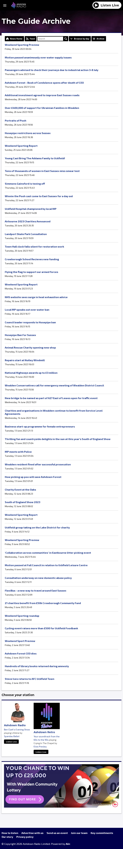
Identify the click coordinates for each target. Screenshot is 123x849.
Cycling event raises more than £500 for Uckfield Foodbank (41, 628)
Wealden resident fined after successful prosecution (38, 464)
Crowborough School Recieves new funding (32, 259)
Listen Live (11, 741)
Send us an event (57, 832)
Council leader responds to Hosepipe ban (30, 322)
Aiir (68, 843)
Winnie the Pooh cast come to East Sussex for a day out (39, 196)
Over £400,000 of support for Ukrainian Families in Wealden (42, 107)
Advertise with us (32, 832)
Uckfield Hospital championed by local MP (30, 208)
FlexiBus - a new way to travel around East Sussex (35, 590)
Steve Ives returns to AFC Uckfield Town (29, 678)
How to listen (10, 832)
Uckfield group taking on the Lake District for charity (37, 527)
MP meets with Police (18, 451)
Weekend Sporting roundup (22, 615)
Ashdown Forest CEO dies (21, 653)
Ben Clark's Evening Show (17, 729)
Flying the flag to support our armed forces (31, 271)
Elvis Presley (40, 746)
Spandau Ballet (12, 736)
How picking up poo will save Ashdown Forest (33, 476)
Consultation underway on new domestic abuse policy (38, 577)
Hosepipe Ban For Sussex (20, 334)
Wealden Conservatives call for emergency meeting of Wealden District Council (54, 385)
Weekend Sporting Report (21, 145)
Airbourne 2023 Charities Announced (27, 221)
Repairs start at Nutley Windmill (25, 360)
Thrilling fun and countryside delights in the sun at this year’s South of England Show (58, 438)
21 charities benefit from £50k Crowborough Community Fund (43, 603)
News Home (16, 38)
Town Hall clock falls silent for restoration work (34, 246)
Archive (100, 38)
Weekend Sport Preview (20, 640)
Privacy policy (24, 836)
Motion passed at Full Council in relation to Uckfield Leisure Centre (46, 565)
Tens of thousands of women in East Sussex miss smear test (42, 170)
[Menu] (5, 5)
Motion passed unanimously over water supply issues (38, 57)
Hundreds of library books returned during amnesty (37, 666)
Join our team (79, 832)
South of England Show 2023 (22, 502)
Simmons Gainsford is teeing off (25, 183)
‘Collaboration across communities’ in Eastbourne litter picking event (48, 552)
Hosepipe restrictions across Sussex (28, 133)
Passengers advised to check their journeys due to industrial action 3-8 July (51, 69)
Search (65, 38)
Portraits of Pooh (15, 120)
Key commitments (102, 832)
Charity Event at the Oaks (20, 489)
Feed (32, 38)
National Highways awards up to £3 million (31, 372)
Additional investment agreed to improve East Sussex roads (42, 95)
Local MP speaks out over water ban (27, 309)
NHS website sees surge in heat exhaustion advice (36, 297)
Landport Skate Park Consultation (26, 233)
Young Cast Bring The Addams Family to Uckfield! (35, 158)
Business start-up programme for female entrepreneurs (40, 426)
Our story (7, 836)
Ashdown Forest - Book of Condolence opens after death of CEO (44, 82)
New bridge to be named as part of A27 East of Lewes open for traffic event (51, 398)
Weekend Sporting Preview (22, 44)
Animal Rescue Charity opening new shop (30, 347)
